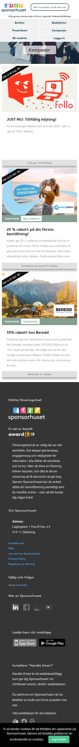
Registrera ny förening (21, 564)
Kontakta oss (16, 543)
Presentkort (19, 30)
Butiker (20, 22)
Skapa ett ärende (17, 585)
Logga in (59, 38)
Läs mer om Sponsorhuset (24, 553)
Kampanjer (59, 30)
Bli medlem (20, 38)
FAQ (10, 548)
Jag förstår (59, 739)
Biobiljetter (59, 22)
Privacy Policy (17, 558)
